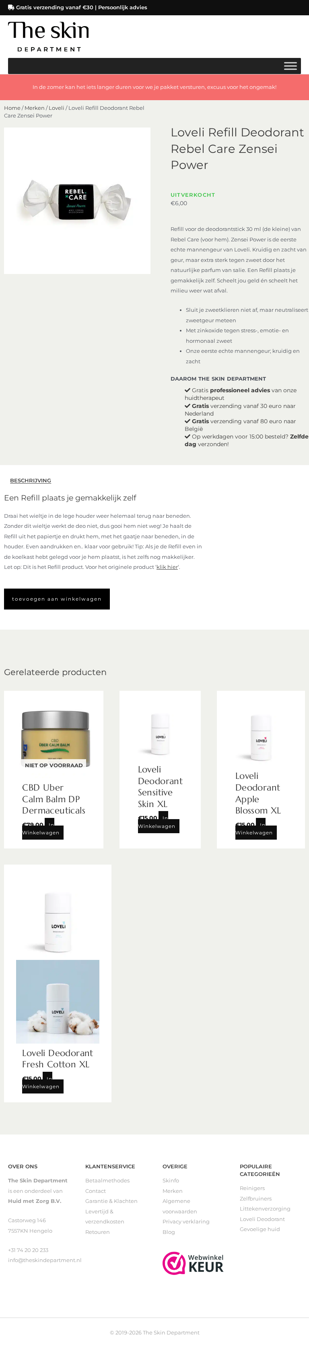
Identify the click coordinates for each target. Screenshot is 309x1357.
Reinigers (252, 1188)
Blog (169, 1232)
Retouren (97, 1232)
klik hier (167, 567)
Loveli (56, 108)
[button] (57, 599)
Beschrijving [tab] (30, 481)
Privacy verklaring (186, 1222)
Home (12, 108)
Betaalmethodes (107, 1181)
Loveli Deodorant (262, 1219)
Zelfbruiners (256, 1199)
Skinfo (171, 1181)
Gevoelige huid (260, 1229)
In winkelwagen (41, 829)
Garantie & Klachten (111, 1201)
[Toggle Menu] (290, 66)
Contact (95, 1191)
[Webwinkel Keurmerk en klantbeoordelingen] (193, 1263)
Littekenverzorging (265, 1209)
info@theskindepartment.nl (45, 1260)
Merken (35, 108)
